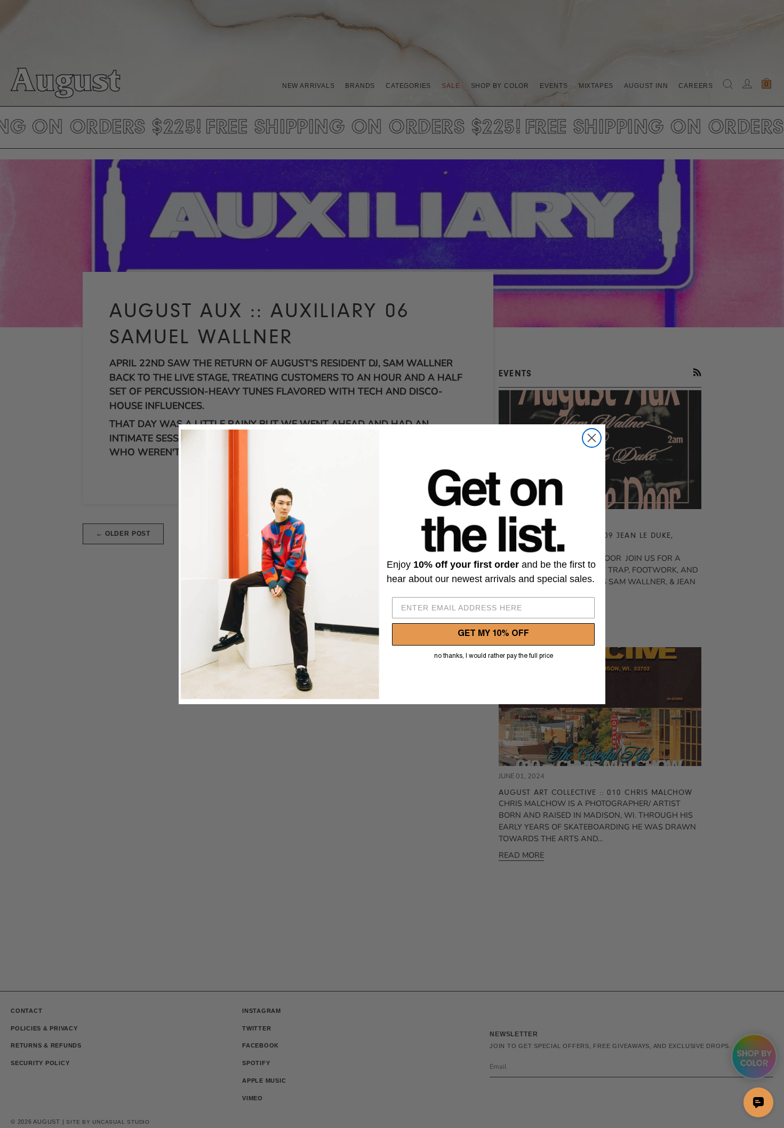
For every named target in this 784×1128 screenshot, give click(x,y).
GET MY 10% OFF (493, 634)
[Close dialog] (591, 438)
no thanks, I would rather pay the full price (493, 656)
